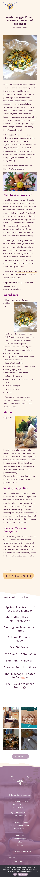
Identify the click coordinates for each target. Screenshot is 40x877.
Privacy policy (23, 874)
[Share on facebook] (6, 576)
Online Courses (20, 829)
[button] (35, 6)
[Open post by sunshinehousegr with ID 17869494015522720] (29, 739)
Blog (20, 842)
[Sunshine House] (10, 6)
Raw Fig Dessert (20, 647)
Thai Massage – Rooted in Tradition (20, 675)
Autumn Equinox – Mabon (20, 639)
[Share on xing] (27, 576)
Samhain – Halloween (20, 660)
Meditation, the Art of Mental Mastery (20, 619)
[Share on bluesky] (24, 576)
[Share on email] (30, 576)
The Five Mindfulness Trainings (20, 685)
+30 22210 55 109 (20, 804)
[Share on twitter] (9, 576)
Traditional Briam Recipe (20, 654)
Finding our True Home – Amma (20, 629)
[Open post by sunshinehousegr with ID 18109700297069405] (11, 717)
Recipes (25, 27)
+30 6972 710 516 (20, 808)
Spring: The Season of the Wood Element (20, 609)
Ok (15, 874)
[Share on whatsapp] (21, 576)
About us (20, 835)
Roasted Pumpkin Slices (20, 667)
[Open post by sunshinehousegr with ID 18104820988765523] (11, 739)
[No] (38, 871)
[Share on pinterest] (15, 576)
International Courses (20, 826)
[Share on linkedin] (18, 576)
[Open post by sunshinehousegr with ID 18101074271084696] (29, 717)
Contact (20, 845)
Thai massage (20, 839)
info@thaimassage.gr (20, 801)
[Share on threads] (12, 576)
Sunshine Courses (20, 822)
